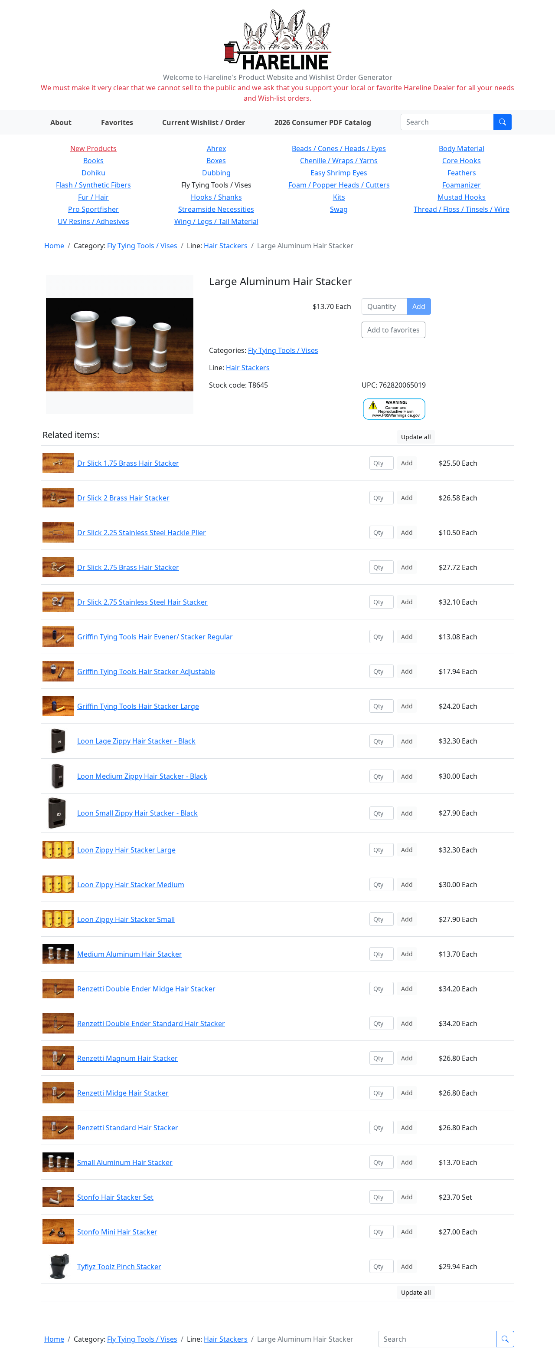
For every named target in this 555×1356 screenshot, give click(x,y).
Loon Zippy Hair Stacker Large (126, 850)
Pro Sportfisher (93, 209)
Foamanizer (461, 185)
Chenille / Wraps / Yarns (339, 160)
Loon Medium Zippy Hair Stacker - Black (142, 776)
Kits (339, 197)
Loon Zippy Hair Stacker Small (126, 919)
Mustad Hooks (461, 197)
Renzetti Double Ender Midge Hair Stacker (146, 989)
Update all (416, 437)
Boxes (216, 160)
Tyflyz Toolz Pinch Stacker (119, 1266)
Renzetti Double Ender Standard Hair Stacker (151, 1023)
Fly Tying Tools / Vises (142, 245)
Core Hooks (461, 160)
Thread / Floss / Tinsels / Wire (461, 209)
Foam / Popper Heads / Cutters (339, 185)
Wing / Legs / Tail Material (216, 221)
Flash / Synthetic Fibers (93, 185)
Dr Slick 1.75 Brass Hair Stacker (128, 463)
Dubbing (216, 173)
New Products (93, 148)
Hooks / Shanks (216, 197)
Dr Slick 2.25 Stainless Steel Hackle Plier (141, 532)
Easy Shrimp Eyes (338, 173)
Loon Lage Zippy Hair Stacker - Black (136, 741)
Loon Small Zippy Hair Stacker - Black (137, 813)
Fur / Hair (93, 197)
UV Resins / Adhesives (93, 221)
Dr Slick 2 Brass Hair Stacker (123, 498)
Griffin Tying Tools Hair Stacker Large (138, 706)
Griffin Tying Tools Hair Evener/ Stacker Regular (155, 637)
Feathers (461, 173)
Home (54, 245)
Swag (339, 209)
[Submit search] (502, 122)
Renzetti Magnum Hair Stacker (127, 1058)
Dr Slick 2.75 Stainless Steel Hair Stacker (142, 602)
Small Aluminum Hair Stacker (125, 1162)
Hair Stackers (226, 245)
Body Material (461, 148)
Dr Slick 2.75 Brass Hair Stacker (128, 567)
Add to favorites (393, 330)
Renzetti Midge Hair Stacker (123, 1093)
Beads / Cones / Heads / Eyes (339, 148)
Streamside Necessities (216, 209)
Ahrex (216, 148)
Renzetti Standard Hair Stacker (127, 1127)
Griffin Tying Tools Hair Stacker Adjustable (146, 671)
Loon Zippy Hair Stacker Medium (130, 884)
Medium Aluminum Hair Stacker (129, 954)
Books (93, 160)
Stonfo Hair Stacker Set (115, 1197)
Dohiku (93, 173)
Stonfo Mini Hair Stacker (117, 1232)
